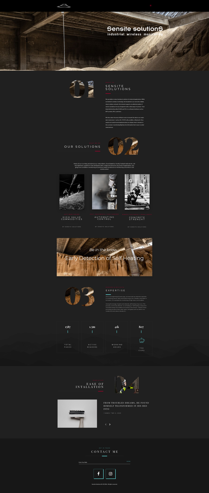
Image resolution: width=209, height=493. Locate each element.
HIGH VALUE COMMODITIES (72, 218)
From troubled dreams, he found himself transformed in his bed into (126, 405)
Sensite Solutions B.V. (97, 484)
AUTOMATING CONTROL (104, 218)
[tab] (83, 101)
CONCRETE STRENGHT (137, 218)
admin (107, 413)
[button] (150, 5)
